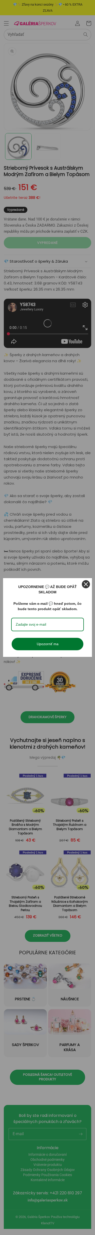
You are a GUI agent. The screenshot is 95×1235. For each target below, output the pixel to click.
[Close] (86, 584)
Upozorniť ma (48, 644)
